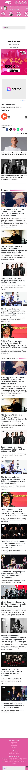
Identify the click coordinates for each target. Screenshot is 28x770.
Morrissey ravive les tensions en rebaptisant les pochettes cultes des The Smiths (13, 705)
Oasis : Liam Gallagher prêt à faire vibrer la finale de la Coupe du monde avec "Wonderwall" (13, 575)
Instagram (14, 745)
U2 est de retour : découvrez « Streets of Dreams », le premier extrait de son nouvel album (13, 604)
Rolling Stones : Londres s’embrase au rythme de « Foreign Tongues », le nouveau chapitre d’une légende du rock (14, 344)
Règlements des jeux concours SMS (14, 760)
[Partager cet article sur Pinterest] (14, 130)
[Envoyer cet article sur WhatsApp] (17, 130)
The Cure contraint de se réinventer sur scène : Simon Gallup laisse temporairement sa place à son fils (13, 312)
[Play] (2, 8)
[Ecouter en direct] (19, 2)
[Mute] (27, 8)
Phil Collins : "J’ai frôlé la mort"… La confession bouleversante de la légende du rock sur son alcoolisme (14, 250)
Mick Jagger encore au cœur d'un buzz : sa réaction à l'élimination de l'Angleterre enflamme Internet (12, 212)
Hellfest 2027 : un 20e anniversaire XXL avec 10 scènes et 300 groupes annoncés (11, 672)
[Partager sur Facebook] (6, 130)
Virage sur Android (14, 753)
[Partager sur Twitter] (10, 130)
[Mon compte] (25, 2)
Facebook (14, 742)
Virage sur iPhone (14, 752)
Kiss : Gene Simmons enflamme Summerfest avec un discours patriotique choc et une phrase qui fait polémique (13, 639)
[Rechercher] (22, 2)
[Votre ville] (16, 2)
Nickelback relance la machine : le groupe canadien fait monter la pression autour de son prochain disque (14, 544)
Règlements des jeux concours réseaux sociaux (14, 758)
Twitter (14, 744)
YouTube (14, 747)
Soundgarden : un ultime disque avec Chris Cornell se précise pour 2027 (13, 281)
